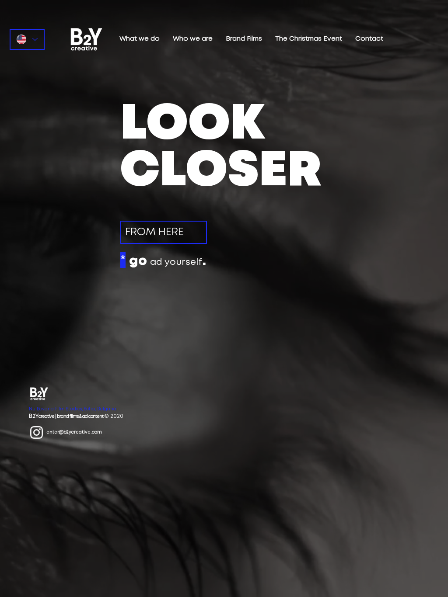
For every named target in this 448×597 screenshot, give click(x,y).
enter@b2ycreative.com (74, 432)
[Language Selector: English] (27, 39)
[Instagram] (36, 432)
